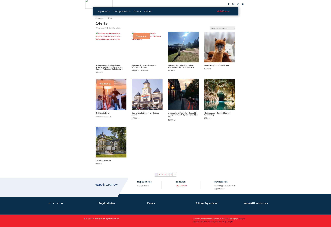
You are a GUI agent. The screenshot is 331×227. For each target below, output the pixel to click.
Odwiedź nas (221, 181)
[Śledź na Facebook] (228, 4)
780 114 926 (181, 185)
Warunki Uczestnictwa (256, 203)
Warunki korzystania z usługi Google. (218, 222)
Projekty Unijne (107, 203)
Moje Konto (223, 11)
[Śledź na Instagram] (233, 4)
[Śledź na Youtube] (242, 4)
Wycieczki (102, 11)
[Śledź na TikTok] (238, 4)
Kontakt (148, 11)
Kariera (151, 203)
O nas (136, 11)
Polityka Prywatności (206, 203)
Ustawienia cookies (146, 218)
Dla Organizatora (120, 11)
